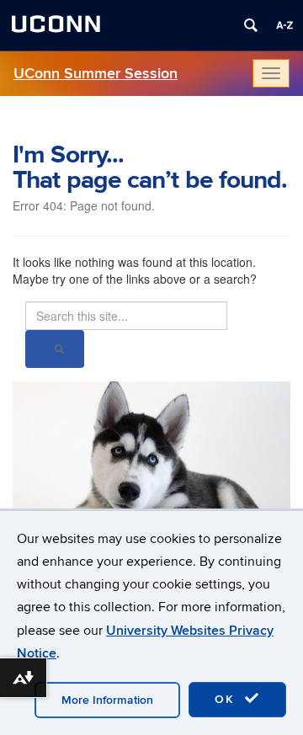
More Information (107, 700)
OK (227, 699)
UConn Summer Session (95, 74)
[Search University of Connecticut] (250, 25)
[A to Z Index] (284, 25)
